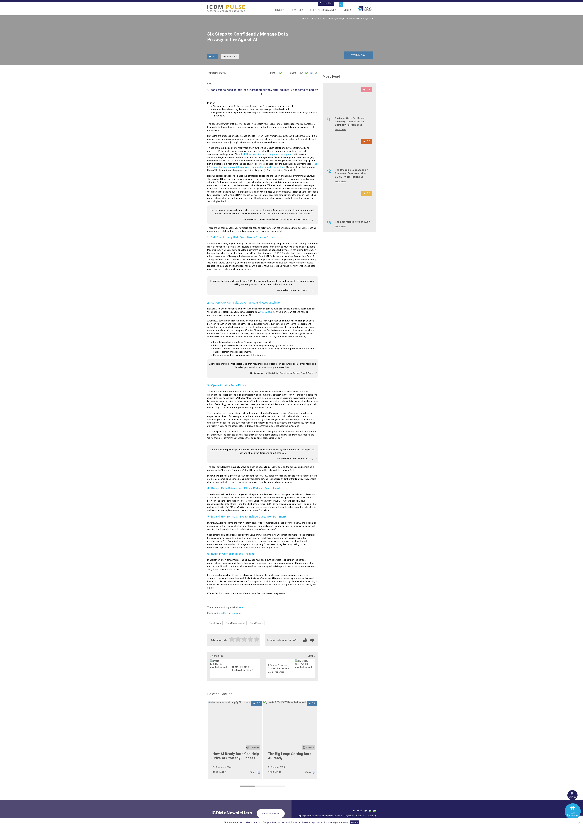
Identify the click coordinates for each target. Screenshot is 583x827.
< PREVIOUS (216, 656)
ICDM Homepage (572, 814)
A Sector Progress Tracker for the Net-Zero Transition (278, 668)
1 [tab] (241, 787)
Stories (279, 10)
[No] (579, 822)
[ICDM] (226, 8)
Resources (297, 10)
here (241, 607)
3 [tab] (271, 787)
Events (347, 10)
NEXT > (311, 656)
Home (305, 18)
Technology (358, 55)
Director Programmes (323, 10)
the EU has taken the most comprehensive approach (266, 154)
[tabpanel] (235, 740)
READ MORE (219, 772)
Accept (354, 822)
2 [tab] (256, 787)
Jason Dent (222, 613)
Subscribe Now (326, 3)
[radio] (232, 639)
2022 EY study (266, 312)
